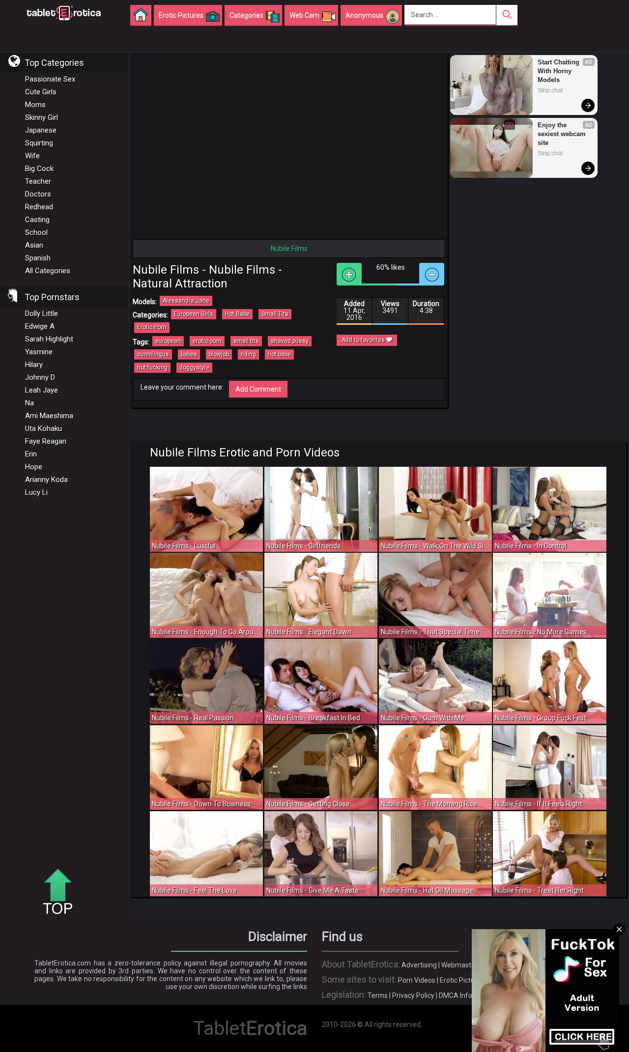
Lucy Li (36, 492)
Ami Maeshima (49, 415)
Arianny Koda (46, 479)
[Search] (506, 15)
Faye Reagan (45, 441)
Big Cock (39, 168)
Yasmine (39, 351)
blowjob (219, 354)
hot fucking (152, 367)
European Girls (193, 314)
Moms (35, 104)
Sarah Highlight (49, 339)
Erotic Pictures (462, 980)
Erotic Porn (152, 327)
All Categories (47, 270)
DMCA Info (455, 995)
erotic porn (207, 341)
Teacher (38, 181)
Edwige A (40, 326)
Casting (37, 219)
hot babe (279, 354)
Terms (378, 995)
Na (29, 402)
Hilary (34, 364)
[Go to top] (61, 892)
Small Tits (274, 314)
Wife (32, 155)
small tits (246, 341)
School (36, 232)
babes (189, 354)
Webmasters (461, 965)
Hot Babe (237, 314)
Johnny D (40, 377)
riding (248, 354)
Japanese (41, 130)
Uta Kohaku (43, 428)
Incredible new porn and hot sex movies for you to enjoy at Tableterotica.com (64, 12)
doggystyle (194, 367)
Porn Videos (416, 980)
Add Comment (258, 389)
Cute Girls (41, 91)
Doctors (38, 194)
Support (498, 965)
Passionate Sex (50, 79)
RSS (521, 965)
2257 (484, 995)
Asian (34, 245)
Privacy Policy (413, 995)
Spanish (38, 258)
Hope (33, 466)
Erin (31, 454)
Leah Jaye (41, 390)
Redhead (39, 206)
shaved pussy (290, 341)
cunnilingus (153, 354)
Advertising (419, 965)
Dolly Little (41, 313)
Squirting (39, 143)
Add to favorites (364, 340)
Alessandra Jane (186, 300)
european (168, 341)
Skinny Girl (41, 117)
